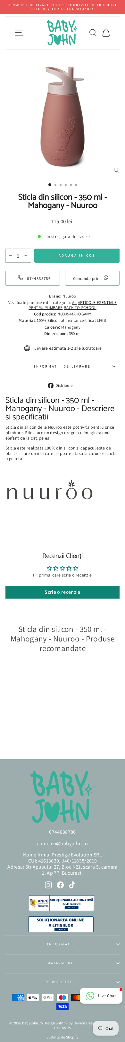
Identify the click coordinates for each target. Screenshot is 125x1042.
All (74, 302)
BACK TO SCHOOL (80, 307)
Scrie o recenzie (62, 592)
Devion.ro (62, 1027)
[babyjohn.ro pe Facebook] (60, 884)
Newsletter (61, 982)
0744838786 (62, 832)
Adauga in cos (25, 736)
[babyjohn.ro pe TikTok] (72, 884)
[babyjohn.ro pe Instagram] (48, 884)
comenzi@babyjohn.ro (62, 843)
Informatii (61, 944)
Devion (80, 1023)
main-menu (61, 963)
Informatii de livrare (62, 366)
